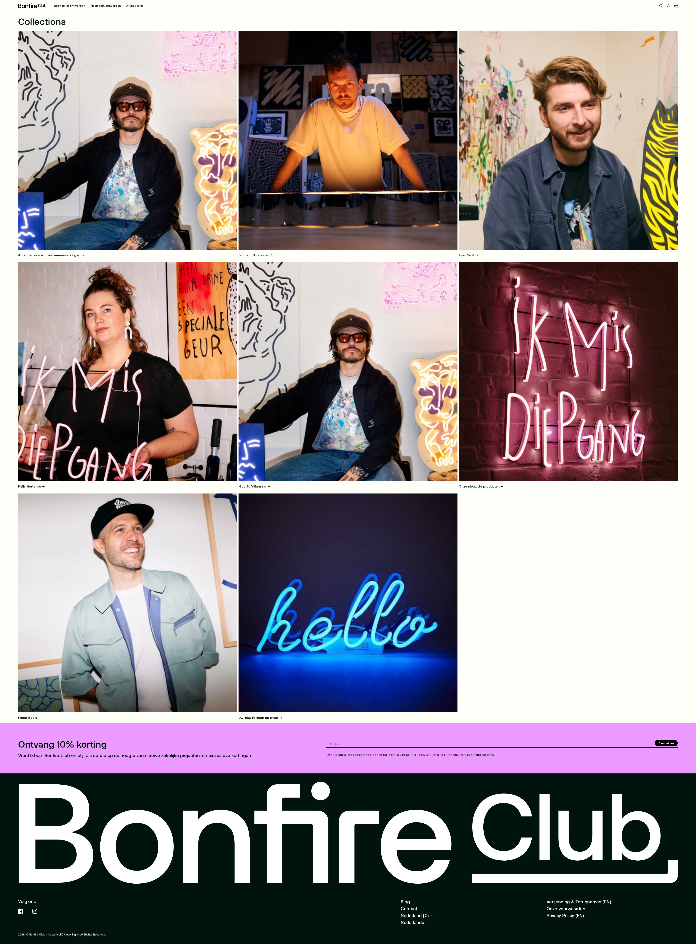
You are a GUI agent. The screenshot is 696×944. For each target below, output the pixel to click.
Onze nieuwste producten (479, 486)
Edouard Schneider (254, 255)
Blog (405, 901)
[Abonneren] (666, 743)
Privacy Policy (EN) (565, 915)
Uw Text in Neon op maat (258, 717)
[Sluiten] (692, 6)
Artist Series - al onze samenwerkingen (49, 255)
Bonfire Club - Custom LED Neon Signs (54, 934)
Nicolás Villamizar (253, 486)
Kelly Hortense (29, 486)
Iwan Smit (466, 255)
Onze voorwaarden (566, 908)
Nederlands (412, 922)
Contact (409, 908)
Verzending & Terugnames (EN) (579, 901)
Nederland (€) (415, 915)
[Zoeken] (3, 6)
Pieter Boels (27, 717)
